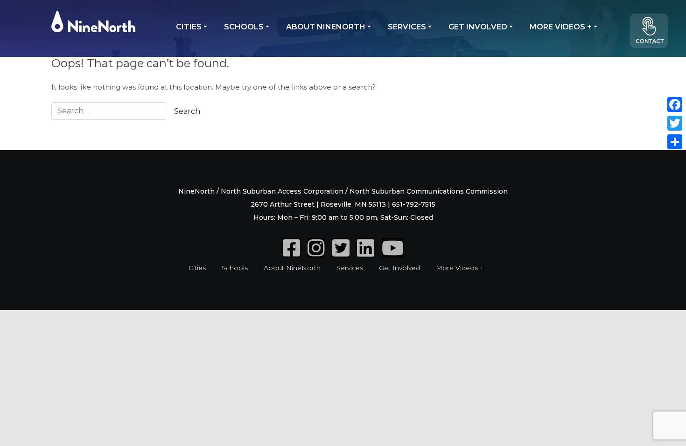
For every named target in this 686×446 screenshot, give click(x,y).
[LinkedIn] (365, 253)
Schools (244, 26)
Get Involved (477, 26)
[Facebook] (291, 253)
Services (407, 26)
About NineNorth (325, 26)
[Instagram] (316, 253)
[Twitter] (340, 253)
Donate (653, 35)
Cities (189, 26)
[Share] (674, 141)
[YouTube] (392, 253)
